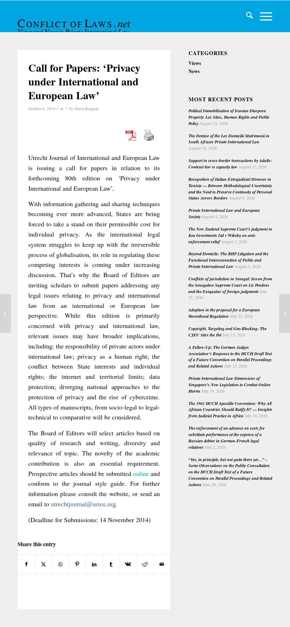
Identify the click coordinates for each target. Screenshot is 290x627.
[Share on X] (43, 564)
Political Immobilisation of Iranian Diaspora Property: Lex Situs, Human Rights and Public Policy (228, 117)
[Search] (246, 16)
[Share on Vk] (128, 564)
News (193, 71)
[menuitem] (246, 16)
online (141, 473)
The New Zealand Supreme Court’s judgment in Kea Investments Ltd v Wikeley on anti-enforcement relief (230, 235)
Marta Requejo (87, 108)
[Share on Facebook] (26, 564)
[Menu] (262, 16)
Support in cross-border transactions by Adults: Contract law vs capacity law (230, 163)
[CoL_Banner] (75, 22)
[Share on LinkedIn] (94, 564)
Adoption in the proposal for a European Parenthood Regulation (224, 313)
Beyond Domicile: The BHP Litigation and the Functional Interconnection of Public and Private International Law (228, 260)
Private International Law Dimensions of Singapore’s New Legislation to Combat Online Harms (229, 384)
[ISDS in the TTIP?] (5, 313)
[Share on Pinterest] (77, 564)
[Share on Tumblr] (111, 564)
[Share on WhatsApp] (60, 564)
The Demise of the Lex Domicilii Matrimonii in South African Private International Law (228, 139)
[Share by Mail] (161, 564)
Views (194, 63)
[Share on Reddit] (145, 564)
